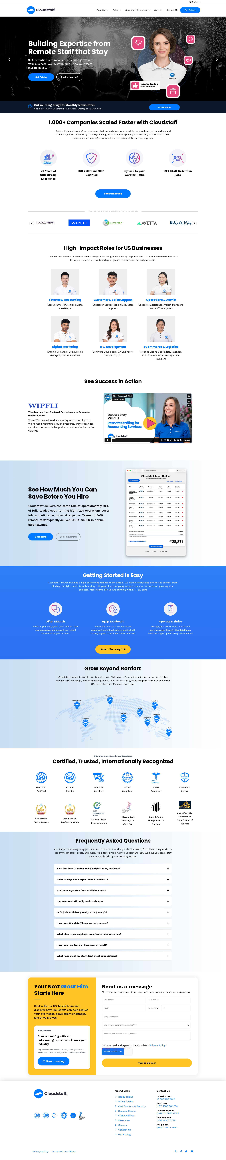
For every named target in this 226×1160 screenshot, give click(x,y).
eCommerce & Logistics (161, 347)
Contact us (124, 1129)
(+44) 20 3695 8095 (168, 1113)
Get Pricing (41, 77)
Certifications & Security (131, 1106)
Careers (122, 1125)
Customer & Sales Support (113, 300)
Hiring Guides (125, 1101)
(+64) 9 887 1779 (166, 1120)
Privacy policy (40, 1151)
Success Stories (126, 1110)
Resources (123, 1120)
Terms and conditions (63, 1151)
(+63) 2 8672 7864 (167, 1127)
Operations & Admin (161, 300)
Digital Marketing (65, 347)
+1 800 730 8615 (166, 1099)
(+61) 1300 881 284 (167, 1106)
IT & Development (113, 347)
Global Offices (125, 1115)
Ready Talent (125, 1096)
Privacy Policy (157, 1045)
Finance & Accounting (65, 300)
